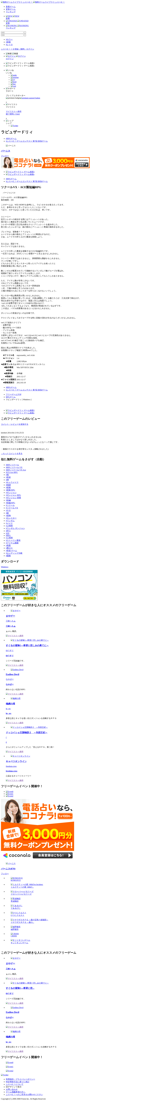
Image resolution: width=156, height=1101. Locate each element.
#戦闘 (8, 485)
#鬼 (7, 475)
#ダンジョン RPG (13, 495)
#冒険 (8, 516)
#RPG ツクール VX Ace (16, 470)
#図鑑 (8, 556)
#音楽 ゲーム (11, 551)
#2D (7, 533)
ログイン (30, 49)
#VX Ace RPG (12, 472)
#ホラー (9, 39)
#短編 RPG (10, 503)
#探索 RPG (10, 490)
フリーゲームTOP (13, 394)
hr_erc (8, 709)
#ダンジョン (11, 493)
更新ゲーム (11, 9)
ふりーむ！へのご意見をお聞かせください (24, 1094)
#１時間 (9, 538)
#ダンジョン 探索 (13, 498)
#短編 (8, 500)
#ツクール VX (12, 508)
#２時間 (9, 526)
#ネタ (8, 510)
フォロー (5, 156)
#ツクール (10, 505)
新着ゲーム (11, 7)
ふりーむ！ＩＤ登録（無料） (13, 49)
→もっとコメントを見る (11, 453)
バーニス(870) (8, 868)
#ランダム (10, 521)
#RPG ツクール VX (14, 467)
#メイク (9, 523)
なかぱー (10, 679)
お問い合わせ (12, 1089)
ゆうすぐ (10, 650)
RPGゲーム (11, 397)
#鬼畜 (8, 545)
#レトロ (9, 45)
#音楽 (8, 477)
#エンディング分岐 (14, 553)
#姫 (7, 513)
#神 (7, 480)
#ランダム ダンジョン (15, 528)
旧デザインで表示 (13, 1087)
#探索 (8, 42)
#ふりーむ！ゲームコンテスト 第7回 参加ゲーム (27, 141)
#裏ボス (9, 548)
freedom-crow (11, 766)
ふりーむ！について (14, 1084)
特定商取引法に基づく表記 (17, 1082)
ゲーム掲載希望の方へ (15, 1092)
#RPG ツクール (12, 465)
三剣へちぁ (11, 621)
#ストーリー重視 (13, 540)
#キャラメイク (12, 482)
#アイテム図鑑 (12, 543)
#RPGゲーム (11, 139)
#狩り (8, 531)
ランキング (11, 12)
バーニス (5, 151)
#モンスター (11, 518)
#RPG (8, 535)
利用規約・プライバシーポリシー (20, 1079)
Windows (4, 567)
